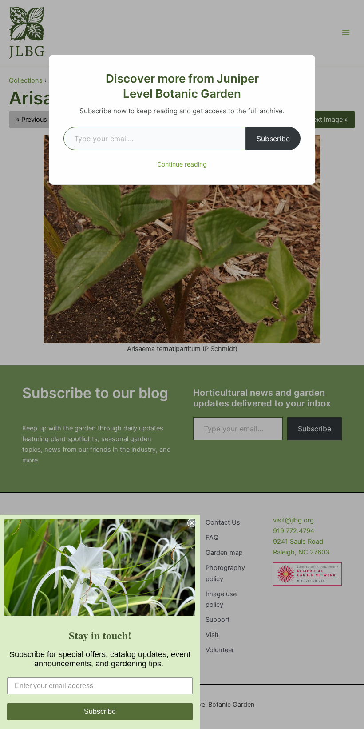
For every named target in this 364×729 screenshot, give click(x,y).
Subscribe (273, 138)
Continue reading (182, 164)
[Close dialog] (191, 522)
